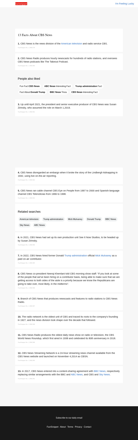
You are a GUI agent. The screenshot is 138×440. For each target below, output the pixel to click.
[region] (69, 17)
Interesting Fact (57, 86)
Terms (70, 427)
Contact (87, 427)
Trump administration (53, 219)
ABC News (39, 225)
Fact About (32, 92)
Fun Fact (30, 86)
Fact (88, 86)
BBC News (110, 219)
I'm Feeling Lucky (124, 3)
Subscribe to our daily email (69, 418)
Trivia (58, 92)
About (63, 427)
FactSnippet (52, 427)
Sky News (24, 225)
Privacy (78, 427)
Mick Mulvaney (75, 219)
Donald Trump (94, 219)
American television (71, 43)
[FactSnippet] (21, 4)
